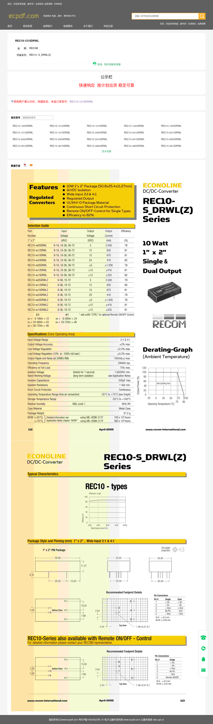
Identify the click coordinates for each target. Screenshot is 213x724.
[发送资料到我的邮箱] (31, 165)
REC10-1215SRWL (97, 125)
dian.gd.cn (158, 719)
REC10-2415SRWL (171, 132)
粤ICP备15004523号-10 (91, 719)
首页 (9, 26)
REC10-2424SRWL (23, 139)
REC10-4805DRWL (134, 145)
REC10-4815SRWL (60, 145)
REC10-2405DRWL (60, 139)
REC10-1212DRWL (23, 132)
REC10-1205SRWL (23, 125)
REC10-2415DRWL (134, 139)
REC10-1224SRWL (134, 125)
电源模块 (68, 26)
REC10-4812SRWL (23, 145)
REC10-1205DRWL (171, 125)
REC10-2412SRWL (134, 132)
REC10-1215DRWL (60, 132)
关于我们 (88, 26)
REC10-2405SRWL (97, 132)
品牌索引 (47, 26)
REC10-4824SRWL (97, 145)
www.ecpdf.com (132, 719)
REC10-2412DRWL (97, 139)
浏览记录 (108, 26)
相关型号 (16, 117)
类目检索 (27, 26)
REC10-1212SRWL (60, 125)
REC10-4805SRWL (171, 139)
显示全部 (106, 151)
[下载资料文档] (25, 165)
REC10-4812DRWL (171, 145)
